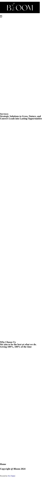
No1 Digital (11, 476)
